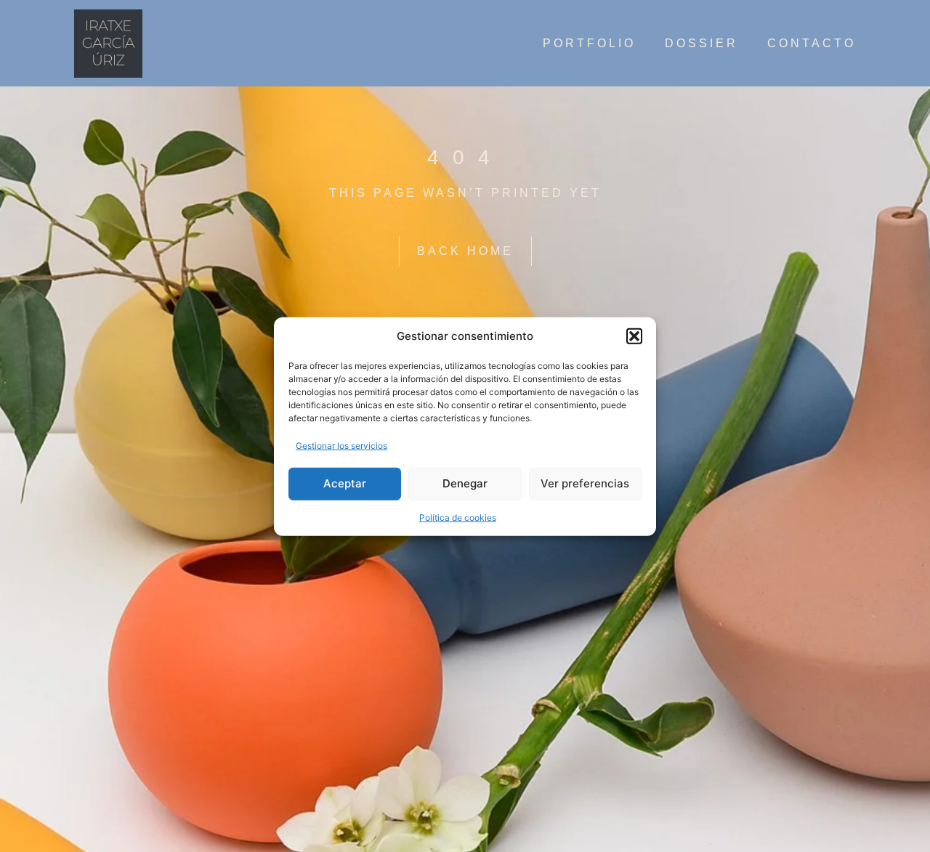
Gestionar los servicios (341, 444)
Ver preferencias (585, 483)
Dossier (701, 43)
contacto (811, 43)
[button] (634, 336)
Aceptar (344, 483)
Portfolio (589, 43)
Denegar (465, 483)
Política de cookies (457, 516)
